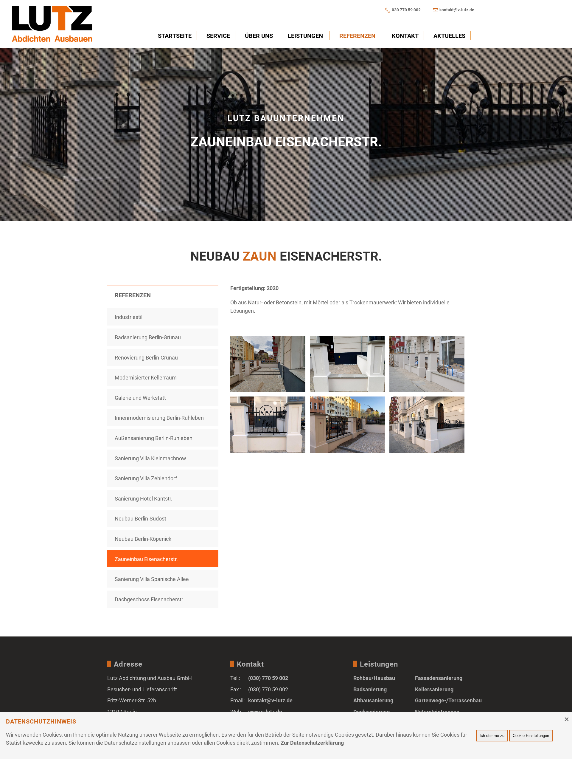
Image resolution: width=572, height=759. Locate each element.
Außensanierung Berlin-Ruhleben (153, 438)
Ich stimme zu (492, 735)
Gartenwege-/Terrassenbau (448, 700)
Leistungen (305, 35)
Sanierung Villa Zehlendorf (146, 478)
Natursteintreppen (437, 712)
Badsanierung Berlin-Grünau (148, 337)
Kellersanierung (434, 689)
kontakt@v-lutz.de (456, 9)
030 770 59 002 (406, 9)
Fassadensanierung (438, 678)
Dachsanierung (371, 712)
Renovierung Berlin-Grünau (146, 357)
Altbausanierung (373, 700)
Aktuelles (449, 35)
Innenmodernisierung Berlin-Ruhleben (159, 418)
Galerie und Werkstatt (140, 398)
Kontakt (405, 35)
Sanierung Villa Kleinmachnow (150, 458)
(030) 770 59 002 (268, 678)
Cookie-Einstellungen (531, 735)
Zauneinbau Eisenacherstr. (146, 559)
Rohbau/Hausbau (374, 678)
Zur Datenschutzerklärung (312, 743)
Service (218, 35)
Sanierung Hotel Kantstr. (143, 498)
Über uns (259, 35)
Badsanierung (370, 689)
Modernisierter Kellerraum (146, 377)
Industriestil (128, 317)
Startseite (175, 35)
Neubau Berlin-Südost (140, 518)
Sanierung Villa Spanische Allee (152, 579)
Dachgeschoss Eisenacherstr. (149, 599)
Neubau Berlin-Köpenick (143, 539)
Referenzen (357, 35)
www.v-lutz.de (265, 712)
